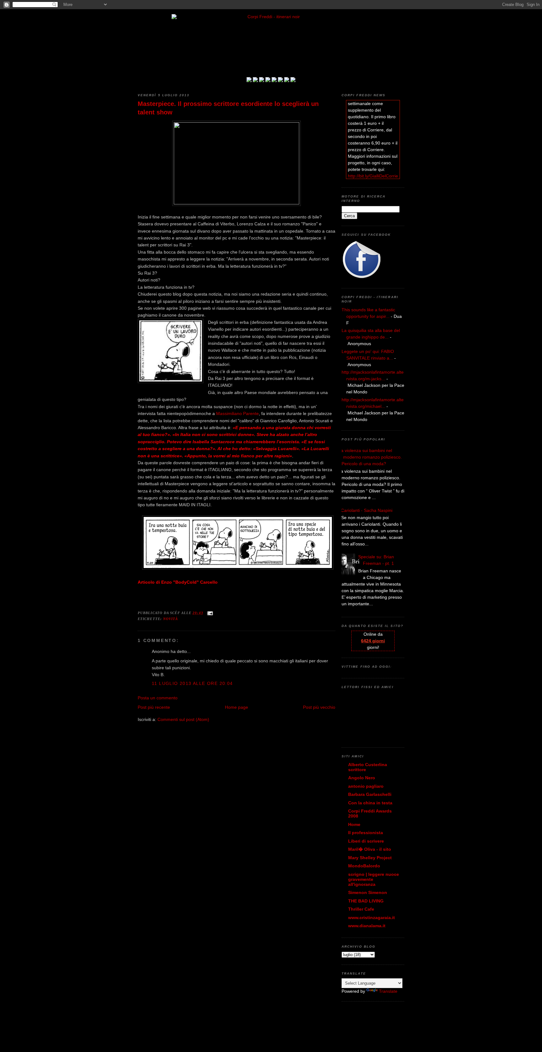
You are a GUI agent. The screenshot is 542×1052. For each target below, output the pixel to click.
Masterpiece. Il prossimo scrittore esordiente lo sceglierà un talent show (228, 108)
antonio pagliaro (366, 786)
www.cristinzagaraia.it (371, 917)
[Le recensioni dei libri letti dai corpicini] (255, 80)
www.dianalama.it (366, 925)
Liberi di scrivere (366, 841)
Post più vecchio (319, 707)
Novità (170, 619)
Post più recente (154, 707)
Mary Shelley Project (370, 857)
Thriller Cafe (361, 909)
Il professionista (365, 832)
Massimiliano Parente (237, 413)
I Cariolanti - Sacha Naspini (365, 510)
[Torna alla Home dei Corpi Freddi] (249, 80)
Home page (236, 707)
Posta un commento (158, 697)
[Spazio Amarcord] (292, 80)
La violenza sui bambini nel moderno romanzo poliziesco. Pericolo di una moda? (370, 457)
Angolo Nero (361, 777)
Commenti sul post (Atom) (183, 719)
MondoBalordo (364, 865)
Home (354, 824)
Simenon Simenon (367, 892)
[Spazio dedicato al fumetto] (286, 80)
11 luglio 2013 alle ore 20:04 (192, 683)
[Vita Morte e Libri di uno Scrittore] (274, 80)
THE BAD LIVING (366, 900)
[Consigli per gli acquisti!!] (267, 80)
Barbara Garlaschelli (369, 794)
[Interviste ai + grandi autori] (261, 80)
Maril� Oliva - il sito (369, 849)
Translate (388, 991)
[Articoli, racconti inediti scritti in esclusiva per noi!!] (280, 80)
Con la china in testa (370, 802)
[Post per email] (209, 613)
